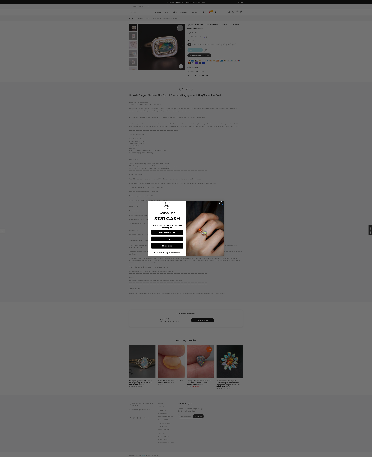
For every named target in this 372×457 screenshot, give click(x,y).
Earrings (167, 239)
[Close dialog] (221, 203)
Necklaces (167, 246)
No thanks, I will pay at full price (167, 253)
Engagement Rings (167, 232)
